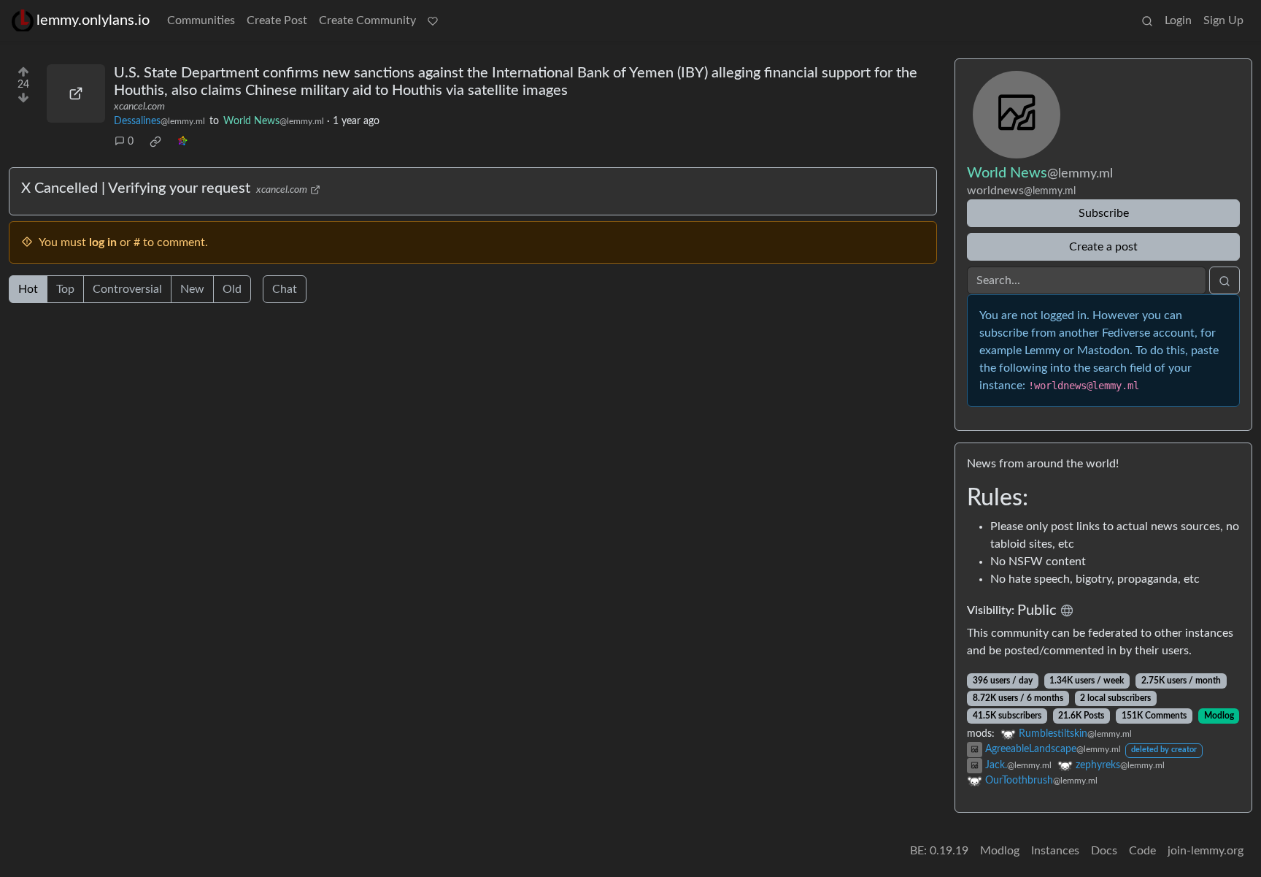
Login (1178, 20)
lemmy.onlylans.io (93, 20)
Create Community (367, 20)
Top (65, 289)
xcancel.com (139, 107)
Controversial (127, 289)
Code (1142, 851)
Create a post (1103, 247)
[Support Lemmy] (433, 20)
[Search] (1147, 20)
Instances (1055, 851)
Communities (201, 20)
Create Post (277, 20)
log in (103, 242)
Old (232, 289)
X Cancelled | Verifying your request (135, 188)
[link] (155, 142)
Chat (284, 289)
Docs (1104, 851)
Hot (28, 289)
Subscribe (1104, 213)
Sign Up (1223, 20)
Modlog (1219, 715)
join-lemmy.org (1205, 851)
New (192, 289)
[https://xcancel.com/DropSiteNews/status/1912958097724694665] (76, 93)
